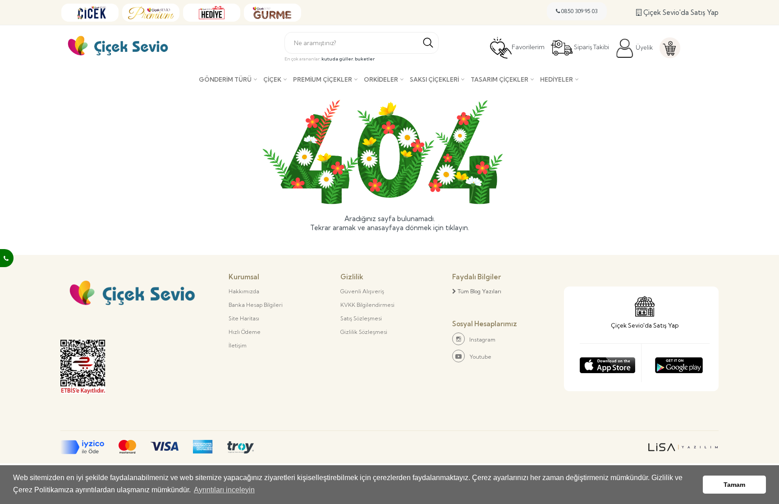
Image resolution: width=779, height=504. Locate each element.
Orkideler (381, 79)
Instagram (482, 339)
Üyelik (643, 47)
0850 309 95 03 (579, 11)
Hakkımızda (244, 291)
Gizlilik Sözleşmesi (363, 331)
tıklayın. (457, 227)
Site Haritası (244, 318)
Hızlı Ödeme (245, 331)
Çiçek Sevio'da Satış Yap (680, 12)
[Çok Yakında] (607, 363)
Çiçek (272, 79)
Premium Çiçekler (322, 79)
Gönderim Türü (225, 79)
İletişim (238, 345)
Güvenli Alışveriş (362, 291)
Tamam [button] (734, 484)
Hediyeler (556, 79)
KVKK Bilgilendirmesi (367, 304)
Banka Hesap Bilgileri (256, 304)
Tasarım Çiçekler (499, 79)
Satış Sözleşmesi (361, 318)
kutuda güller (337, 59)
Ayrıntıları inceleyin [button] (224, 490)
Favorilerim (528, 47)
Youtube (480, 356)
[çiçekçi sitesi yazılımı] (683, 447)
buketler (365, 59)
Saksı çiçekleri (434, 79)
